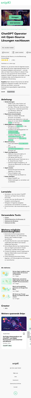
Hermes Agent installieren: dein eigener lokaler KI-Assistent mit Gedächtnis (21, 273)
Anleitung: (6, 99)
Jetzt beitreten (15, 23)
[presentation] (2, 334)
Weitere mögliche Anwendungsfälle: (10, 230)
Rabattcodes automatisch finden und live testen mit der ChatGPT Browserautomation (21, 280)
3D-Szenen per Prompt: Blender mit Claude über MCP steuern (21, 295)
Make (10, 345)
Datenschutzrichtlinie (15, 383)
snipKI (6, 3)
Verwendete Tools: (11, 215)
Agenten (3, 29)
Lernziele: (6, 192)
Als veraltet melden (8, 47)
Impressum (15, 380)
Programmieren (22, 29)
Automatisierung (12, 29)
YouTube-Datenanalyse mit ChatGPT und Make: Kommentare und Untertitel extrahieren (12, 339)
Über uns (15, 373)
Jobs (15, 376)
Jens (6, 308)
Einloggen (15, 17)
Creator (5, 306)
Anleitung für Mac (10, 222)
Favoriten (6, 52)
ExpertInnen (11, 91)
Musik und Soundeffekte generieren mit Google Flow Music (20, 288)
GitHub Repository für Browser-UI (15, 219)
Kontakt (15, 387)
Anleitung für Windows (11, 221)
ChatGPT (5, 345)
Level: (3, 91)
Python (7, 217)
